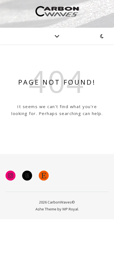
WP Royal (70, 209)
